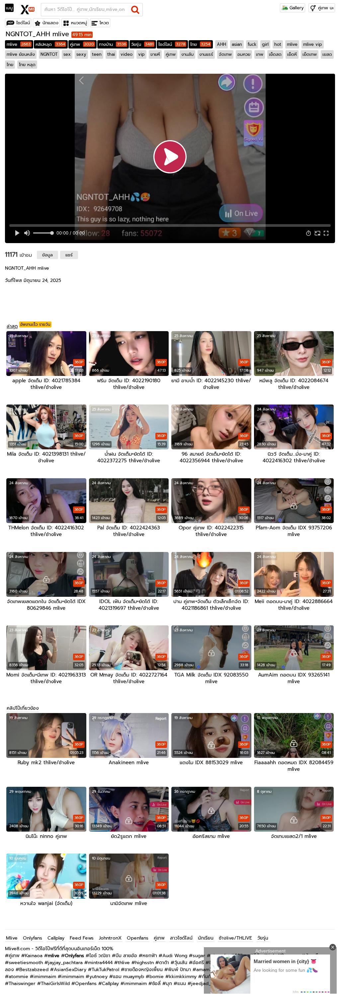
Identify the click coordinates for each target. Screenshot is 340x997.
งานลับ (187, 54)
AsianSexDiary (70, 969)
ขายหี (155, 54)
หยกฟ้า (149, 955)
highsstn (144, 962)
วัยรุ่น (142, 44)
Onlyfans (32, 938)
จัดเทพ (225, 54)
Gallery (296, 8)
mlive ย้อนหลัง (21, 54)
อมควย (243, 54)
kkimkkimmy (183, 976)
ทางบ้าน (112, 44)
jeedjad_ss (203, 983)
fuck (252, 44)
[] (135, 9)
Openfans (137, 938)
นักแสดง (50, 23)
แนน (181, 983)
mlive (19, 44)
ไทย (200, 44)
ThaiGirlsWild (55, 983)
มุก (169, 983)
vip (141, 54)
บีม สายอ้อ (126, 955)
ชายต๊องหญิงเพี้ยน (144, 969)
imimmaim (45, 976)
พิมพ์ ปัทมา (179, 969)
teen (97, 54)
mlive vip (312, 44)
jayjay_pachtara (65, 962)
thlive (124, 962)
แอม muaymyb (128, 976)
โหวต (104, 23)
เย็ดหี (292, 54)
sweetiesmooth (26, 962)
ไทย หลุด (27, 64)
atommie (18, 976)
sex (67, 54)
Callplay (55, 938)
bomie (156, 976)
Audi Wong (174, 955)
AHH (221, 44)
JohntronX (110, 938)
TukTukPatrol (105, 969)
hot (277, 44)
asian (237, 44)
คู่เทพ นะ (326, 8)
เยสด (327, 54)
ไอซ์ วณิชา (99, 955)
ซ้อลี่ (156, 983)
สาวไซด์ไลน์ (181, 938)
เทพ (259, 54)
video (126, 54)
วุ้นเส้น (180, 962)
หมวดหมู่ (79, 23)
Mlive (12, 938)
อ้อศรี (198, 962)
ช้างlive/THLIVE (235, 938)
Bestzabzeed (33, 969)
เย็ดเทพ (309, 54)
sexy (81, 54)
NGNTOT (49, 54)
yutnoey (98, 976)
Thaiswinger (22, 983)
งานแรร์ (206, 54)
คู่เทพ (82, 44)
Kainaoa (33, 955)
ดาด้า (164, 962)
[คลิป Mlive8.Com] (28, 9)
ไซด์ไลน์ (23, 23)
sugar (199, 955)
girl (265, 44)
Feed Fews (82, 938)
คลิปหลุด (50, 44)
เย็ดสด (275, 54)
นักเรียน (205, 938)
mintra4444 (100, 962)
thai (111, 54)
